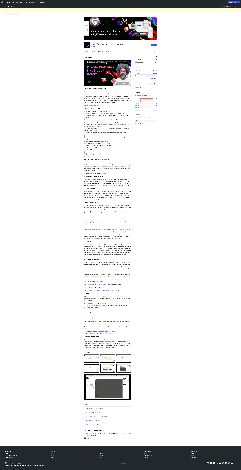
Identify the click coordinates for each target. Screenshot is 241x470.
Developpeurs (101, 455)
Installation (100, 51)
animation (148, 76)
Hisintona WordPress (234, 2)
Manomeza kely (148, 455)
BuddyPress (194, 457)
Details (87, 51)
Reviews (93, 51)
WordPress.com (194, 451)
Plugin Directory (8, 6)
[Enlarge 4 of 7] (97, 365)
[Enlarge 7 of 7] (129, 375)
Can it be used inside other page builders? (93, 412)
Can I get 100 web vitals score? (91, 424)
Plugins (52, 455)
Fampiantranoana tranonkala (11, 455)
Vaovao (6, 453)
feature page (103, 173)
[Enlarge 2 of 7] (113, 356)
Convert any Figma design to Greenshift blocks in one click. (98, 290)
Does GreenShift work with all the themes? (94, 408)
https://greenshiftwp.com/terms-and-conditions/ (105, 331)
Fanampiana (100, 453)
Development (109, 51)
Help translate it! (130, 9)
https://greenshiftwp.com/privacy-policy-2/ (103, 333)
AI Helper (86, 296)
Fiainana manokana (9, 457)
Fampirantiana (54, 451)
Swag (146, 457)
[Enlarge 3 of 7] (129, 356)
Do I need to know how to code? (92, 420)
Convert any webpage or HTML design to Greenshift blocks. (98, 284)
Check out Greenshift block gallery (92, 105)
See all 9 (155, 73)
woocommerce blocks (152, 83)
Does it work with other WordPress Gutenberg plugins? (96, 416)
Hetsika (145, 453)
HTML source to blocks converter (92, 305)
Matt (192, 453)
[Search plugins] (18, 14)
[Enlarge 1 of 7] (97, 356)
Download (154, 45)
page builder (154, 81)
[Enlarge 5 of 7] (113, 365)
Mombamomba (8, 451)
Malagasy (19, 463)
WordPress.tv (101, 457)
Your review (137, 110)
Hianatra (99, 451)
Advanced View (138, 87)
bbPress (193, 455)
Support (155, 51)
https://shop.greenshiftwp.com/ (95, 323)
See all (155, 110)
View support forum (139, 123)
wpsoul (94, 46)
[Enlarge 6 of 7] (129, 365)
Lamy (52, 457)
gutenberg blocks (153, 78)
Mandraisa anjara (147, 451)
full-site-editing (153, 76)
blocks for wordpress (103, 222)
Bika (52, 453)
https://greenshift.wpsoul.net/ (110, 341)
